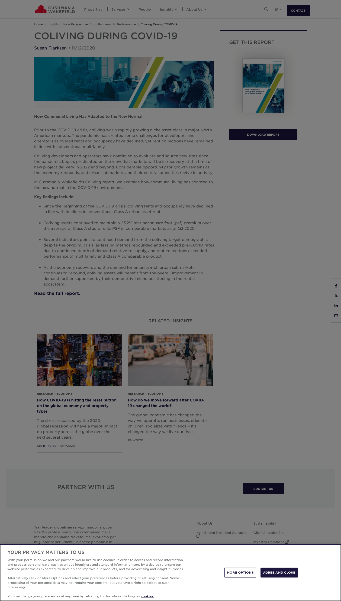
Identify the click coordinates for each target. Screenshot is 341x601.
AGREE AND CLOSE (279, 572)
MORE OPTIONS (240, 572)
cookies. (147, 596)
